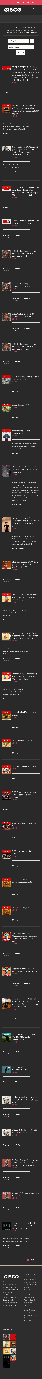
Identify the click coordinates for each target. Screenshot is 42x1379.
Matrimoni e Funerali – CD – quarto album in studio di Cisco (25, 970)
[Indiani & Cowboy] (13, 1350)
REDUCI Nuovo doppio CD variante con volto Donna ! (23, 315)
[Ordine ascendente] (32, 41)
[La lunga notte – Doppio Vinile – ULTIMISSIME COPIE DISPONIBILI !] (6, 1037)
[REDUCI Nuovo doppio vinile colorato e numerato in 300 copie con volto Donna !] (6, 347)
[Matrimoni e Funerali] (13, 1357)
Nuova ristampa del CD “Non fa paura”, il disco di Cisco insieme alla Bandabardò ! (25, 564)
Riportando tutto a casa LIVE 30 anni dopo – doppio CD (25, 222)
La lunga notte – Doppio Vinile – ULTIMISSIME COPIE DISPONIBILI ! (26, 1037)
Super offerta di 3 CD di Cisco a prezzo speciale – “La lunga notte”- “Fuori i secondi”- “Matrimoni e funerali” (25, 151)
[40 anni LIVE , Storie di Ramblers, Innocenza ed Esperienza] (6, 1350)
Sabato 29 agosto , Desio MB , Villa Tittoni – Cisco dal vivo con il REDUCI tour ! (30, 1300)
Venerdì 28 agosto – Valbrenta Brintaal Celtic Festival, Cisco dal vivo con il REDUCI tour (30, 1285)
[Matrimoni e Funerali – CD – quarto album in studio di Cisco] (6, 971)
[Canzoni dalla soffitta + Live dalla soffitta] (13, 1344)
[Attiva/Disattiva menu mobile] (38, 9)
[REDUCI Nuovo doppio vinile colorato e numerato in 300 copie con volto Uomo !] (6, 254)
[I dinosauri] (6, 1357)
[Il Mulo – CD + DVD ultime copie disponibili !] (6, 1195)
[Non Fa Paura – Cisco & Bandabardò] (6, 1344)
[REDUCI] (6, 1337)
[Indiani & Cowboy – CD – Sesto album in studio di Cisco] (6, 1132)
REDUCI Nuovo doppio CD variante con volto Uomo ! (23, 284)
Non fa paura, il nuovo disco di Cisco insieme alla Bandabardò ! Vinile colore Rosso (25, 676)
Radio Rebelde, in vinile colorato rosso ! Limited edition (25, 378)
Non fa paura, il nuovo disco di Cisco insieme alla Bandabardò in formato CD (25, 597)
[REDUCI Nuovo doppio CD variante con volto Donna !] (6, 317)
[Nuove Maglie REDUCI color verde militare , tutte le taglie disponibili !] (6, 471)
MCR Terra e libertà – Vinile (24, 766)
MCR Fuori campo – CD (22, 907)
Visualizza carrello (31, 32)
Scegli (15, 505)
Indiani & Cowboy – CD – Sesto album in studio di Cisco (25, 1131)
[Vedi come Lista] (23, 52)
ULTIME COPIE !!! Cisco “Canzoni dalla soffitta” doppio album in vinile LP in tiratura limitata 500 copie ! (26, 109)
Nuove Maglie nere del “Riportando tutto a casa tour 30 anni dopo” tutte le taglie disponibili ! (25, 522)
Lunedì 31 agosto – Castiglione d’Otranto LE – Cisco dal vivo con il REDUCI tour (30, 1315)
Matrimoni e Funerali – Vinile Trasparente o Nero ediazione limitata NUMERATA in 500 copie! (25, 937)
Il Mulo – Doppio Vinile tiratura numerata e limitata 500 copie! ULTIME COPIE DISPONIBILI (25, 1163)
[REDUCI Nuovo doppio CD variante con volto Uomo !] (6, 286)
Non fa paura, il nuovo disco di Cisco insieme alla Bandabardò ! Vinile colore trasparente (25, 636)
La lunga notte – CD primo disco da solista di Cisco (25, 1068)
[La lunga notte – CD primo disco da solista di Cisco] (6, 1069)
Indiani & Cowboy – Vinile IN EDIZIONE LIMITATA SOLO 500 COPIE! (25, 1100)
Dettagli (6, 92)
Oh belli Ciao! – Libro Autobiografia (21, 432)
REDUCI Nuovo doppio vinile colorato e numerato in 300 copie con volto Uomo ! (24, 253)
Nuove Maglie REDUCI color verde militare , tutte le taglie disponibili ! (24, 469)
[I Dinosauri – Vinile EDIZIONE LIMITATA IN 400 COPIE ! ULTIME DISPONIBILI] (6, 1226)
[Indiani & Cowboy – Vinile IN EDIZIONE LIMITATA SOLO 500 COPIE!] (6, 1100)
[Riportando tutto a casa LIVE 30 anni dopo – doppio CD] (6, 221)
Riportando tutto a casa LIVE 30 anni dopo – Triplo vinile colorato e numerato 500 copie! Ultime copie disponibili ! (25, 191)
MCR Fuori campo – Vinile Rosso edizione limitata (23, 880)
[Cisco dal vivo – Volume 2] (6, 1364)
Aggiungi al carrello (7, 173)
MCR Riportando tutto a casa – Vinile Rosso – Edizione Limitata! (25, 795)
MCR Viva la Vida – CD (22, 740)
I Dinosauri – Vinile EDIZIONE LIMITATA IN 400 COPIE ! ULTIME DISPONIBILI (24, 1225)
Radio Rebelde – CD (20, 405)
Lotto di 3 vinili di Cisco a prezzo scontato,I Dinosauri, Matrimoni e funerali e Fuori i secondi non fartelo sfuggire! (26, 1003)
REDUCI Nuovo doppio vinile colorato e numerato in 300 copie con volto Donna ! (24, 346)
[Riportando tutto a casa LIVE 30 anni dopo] (13, 1337)
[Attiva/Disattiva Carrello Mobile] (33, 9)
